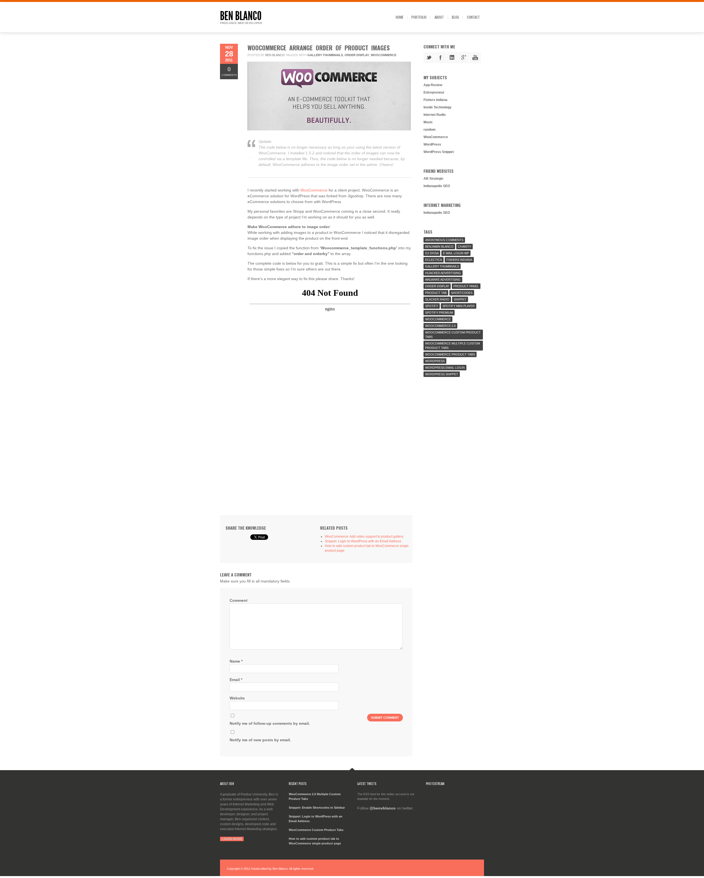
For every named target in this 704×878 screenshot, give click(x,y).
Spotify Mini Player (458, 306)
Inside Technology (438, 107)
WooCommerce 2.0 (440, 325)
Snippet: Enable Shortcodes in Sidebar (317, 807)
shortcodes (461, 292)
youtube (475, 57)
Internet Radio (435, 115)
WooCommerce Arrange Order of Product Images (319, 47)
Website (237, 698)
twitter (429, 57)
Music (428, 122)
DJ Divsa (432, 253)
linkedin (452, 57)
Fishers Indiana (435, 100)
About (439, 17)
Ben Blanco (241, 16)
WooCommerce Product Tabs (450, 354)
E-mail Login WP (456, 253)
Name (236, 661)
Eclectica (433, 259)
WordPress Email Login (445, 367)
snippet (460, 299)
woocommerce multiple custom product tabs (452, 345)
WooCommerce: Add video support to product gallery (364, 536)
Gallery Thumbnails (325, 55)
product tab (436, 292)
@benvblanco (383, 808)
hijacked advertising (443, 273)
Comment (239, 600)
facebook (440, 57)
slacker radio (437, 299)
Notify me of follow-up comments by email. (270, 723)
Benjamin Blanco (439, 246)
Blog (455, 17)
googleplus (463, 57)
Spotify (431, 306)
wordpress (435, 361)
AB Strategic (434, 178)
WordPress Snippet (439, 152)
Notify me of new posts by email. (260, 740)
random (430, 130)
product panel (466, 286)
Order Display (357, 55)
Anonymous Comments (444, 240)
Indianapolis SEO (437, 186)
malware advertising (443, 279)
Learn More (232, 839)
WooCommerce (383, 55)
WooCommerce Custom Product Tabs (453, 334)
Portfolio (419, 17)
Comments (229, 71)
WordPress (432, 144)
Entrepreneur (434, 92)
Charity (464, 246)
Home (399, 17)
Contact (473, 17)
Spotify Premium (439, 312)
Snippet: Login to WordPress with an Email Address (363, 541)
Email (236, 679)
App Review (433, 85)
